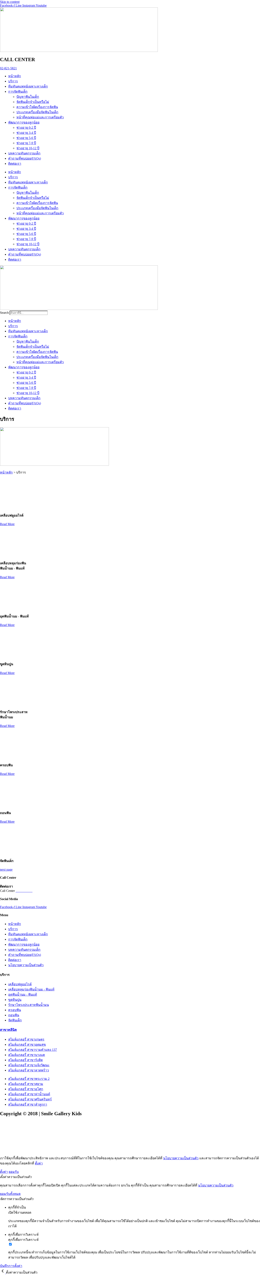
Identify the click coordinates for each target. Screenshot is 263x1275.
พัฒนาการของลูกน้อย (23, 122)
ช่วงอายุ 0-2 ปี (26, 127)
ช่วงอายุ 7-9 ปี (26, 143)
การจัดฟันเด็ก (18, 91)
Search (4, 312)
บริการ (13, 81)
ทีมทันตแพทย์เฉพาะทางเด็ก (28, 86)
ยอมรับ (14, 1172)
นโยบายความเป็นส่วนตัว (180, 1158)
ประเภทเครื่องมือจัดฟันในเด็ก (37, 112)
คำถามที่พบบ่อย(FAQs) (24, 158)
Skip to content (10, 1)
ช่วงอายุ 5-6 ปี (26, 138)
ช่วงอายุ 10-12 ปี (27, 148)
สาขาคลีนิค (8, 1029)
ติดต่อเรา (14, 163)
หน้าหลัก (14, 76)
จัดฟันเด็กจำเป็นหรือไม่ (32, 102)
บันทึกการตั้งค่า (11, 1266)
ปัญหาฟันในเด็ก (27, 96)
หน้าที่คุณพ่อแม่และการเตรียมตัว (40, 117)
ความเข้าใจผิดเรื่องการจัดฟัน (37, 107)
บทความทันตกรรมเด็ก (24, 153)
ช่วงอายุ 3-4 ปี (26, 132)
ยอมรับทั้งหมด (10, 1194)
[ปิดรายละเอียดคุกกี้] (3, 1272)
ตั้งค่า (39, 1163)
